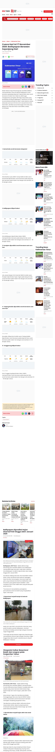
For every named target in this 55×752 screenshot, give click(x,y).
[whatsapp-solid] (23, 87)
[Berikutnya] (35, 494)
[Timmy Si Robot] (3, 425)
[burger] (52, 14)
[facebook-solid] (26, 87)
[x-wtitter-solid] (29, 87)
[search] (42, 11)
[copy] (32, 87)
